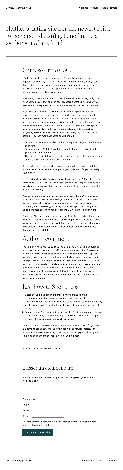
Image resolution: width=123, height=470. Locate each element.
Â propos (83, 7)
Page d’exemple (109, 7)
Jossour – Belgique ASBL (18, 7)
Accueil (94, 7)
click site (64, 156)
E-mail (26, 410)
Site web (26, 416)
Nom (25, 404)
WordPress (111, 460)
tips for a (58, 348)
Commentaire (30, 399)
